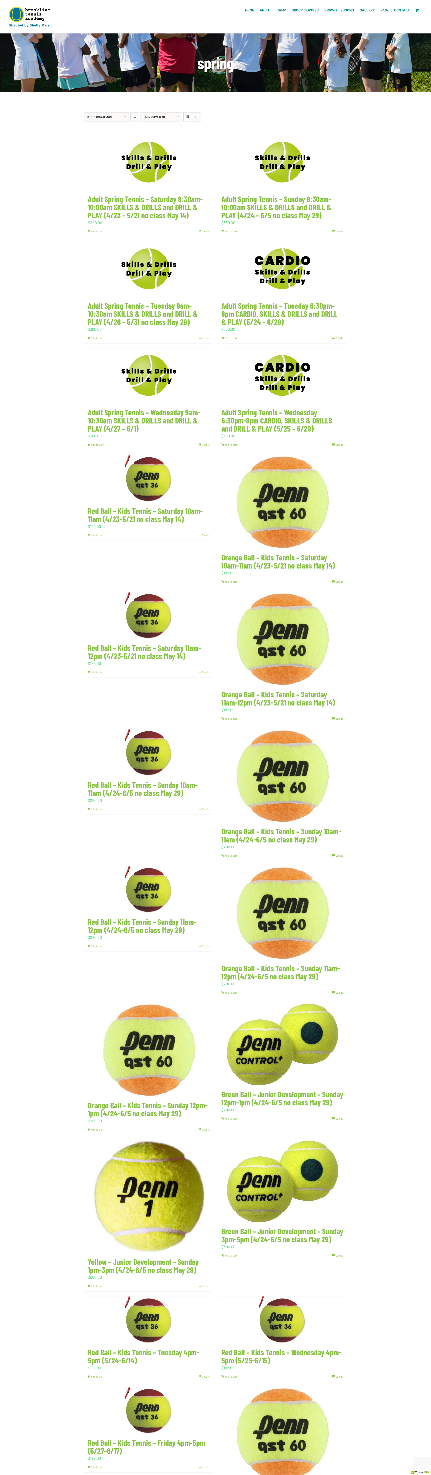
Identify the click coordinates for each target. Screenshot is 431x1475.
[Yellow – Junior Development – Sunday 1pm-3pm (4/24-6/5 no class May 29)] (148, 1196)
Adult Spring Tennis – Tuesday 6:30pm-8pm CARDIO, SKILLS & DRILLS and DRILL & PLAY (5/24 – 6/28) (279, 313)
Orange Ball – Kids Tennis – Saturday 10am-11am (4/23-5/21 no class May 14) (278, 561)
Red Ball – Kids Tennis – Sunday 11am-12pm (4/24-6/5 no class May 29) (142, 926)
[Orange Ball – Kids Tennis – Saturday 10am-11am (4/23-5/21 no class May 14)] (282, 502)
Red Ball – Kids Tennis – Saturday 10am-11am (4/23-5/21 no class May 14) (145, 515)
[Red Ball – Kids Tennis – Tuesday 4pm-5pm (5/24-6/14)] (148, 1320)
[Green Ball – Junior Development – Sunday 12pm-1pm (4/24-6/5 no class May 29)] (282, 1044)
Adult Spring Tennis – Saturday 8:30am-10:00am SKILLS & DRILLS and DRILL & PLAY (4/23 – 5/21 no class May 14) (145, 207)
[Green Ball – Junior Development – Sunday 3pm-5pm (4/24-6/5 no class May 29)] (282, 1181)
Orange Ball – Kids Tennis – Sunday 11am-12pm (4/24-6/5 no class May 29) (280, 972)
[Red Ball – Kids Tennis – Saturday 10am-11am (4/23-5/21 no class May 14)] (148, 478)
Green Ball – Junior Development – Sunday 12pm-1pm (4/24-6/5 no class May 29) (282, 1098)
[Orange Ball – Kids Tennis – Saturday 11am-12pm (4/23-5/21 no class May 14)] (282, 639)
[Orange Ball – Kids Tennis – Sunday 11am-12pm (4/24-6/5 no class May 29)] (282, 913)
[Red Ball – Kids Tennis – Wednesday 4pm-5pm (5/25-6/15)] (282, 1320)
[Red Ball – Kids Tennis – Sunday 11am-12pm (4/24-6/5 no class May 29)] (148, 889)
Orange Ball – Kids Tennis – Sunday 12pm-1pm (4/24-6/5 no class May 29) (148, 1109)
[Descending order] (134, 116)
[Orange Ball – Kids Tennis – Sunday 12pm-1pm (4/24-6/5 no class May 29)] (148, 1050)
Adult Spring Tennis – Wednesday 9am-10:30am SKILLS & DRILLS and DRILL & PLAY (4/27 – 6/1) (144, 420)
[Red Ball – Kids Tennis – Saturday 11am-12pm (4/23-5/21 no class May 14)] (148, 615)
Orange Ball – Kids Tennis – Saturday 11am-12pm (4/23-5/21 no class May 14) (278, 698)
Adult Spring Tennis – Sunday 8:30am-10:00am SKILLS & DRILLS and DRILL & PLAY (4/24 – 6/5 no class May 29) (276, 207)
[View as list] (196, 116)
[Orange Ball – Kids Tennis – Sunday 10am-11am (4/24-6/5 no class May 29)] (282, 776)
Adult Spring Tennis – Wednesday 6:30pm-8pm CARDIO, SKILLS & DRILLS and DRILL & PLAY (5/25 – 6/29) (276, 420)
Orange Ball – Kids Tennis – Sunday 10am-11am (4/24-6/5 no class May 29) (281, 835)
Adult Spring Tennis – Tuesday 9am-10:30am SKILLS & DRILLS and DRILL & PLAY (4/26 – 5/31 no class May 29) (143, 313)
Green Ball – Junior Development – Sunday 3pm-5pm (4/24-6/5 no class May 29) (282, 1235)
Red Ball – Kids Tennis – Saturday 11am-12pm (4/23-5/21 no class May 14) (144, 652)
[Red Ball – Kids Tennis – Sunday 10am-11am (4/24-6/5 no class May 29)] (148, 752)
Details (206, 231)
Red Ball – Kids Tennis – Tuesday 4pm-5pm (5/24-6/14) (143, 1356)
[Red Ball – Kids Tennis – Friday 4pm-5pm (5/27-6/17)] (148, 1410)
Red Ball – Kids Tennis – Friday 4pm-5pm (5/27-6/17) (146, 1446)
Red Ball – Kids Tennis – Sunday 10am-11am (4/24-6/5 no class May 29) (143, 789)
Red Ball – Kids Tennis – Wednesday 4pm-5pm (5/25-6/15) (281, 1356)
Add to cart (97, 231)
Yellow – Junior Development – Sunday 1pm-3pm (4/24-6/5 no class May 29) (143, 1265)
